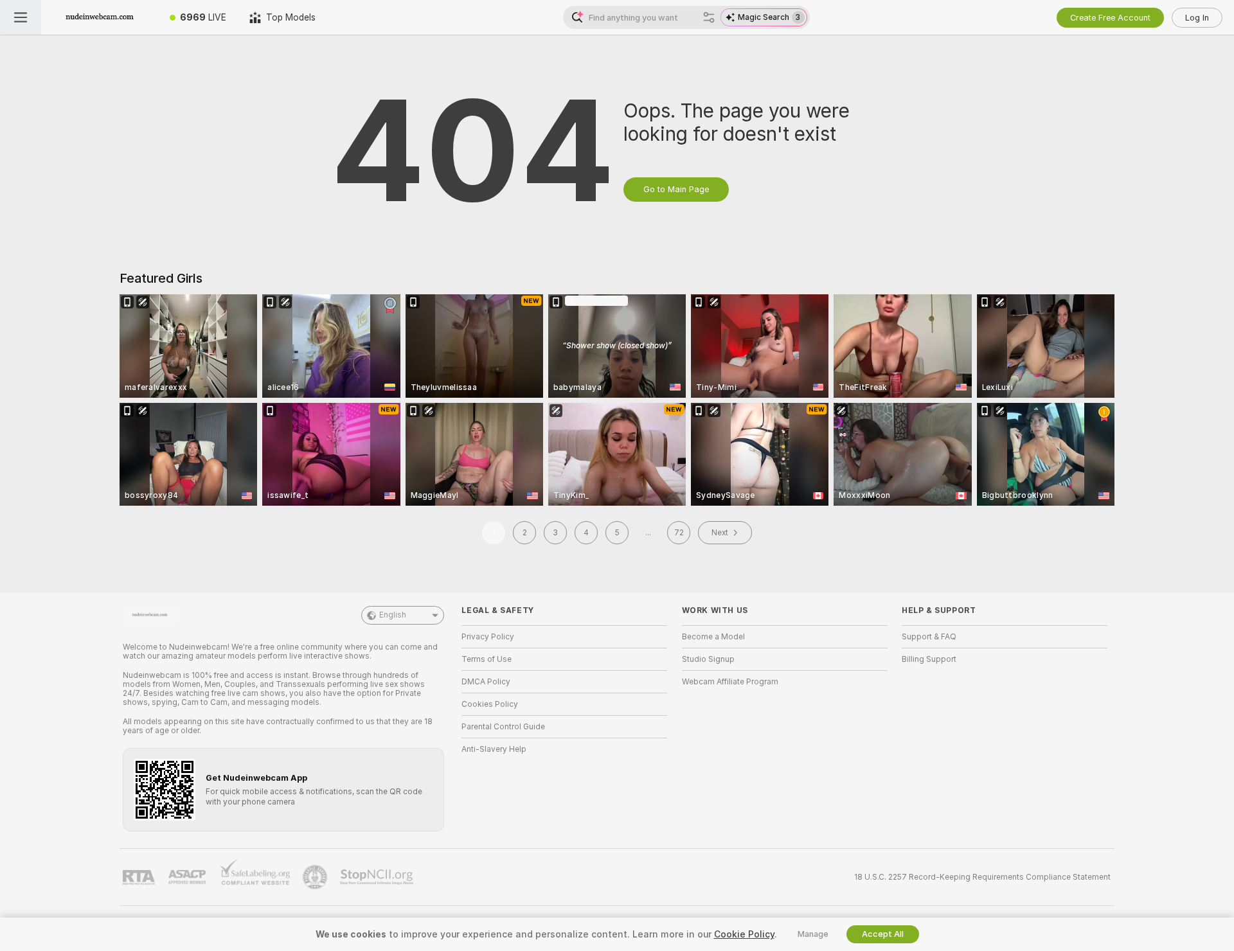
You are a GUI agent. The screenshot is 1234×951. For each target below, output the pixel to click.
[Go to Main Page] (99, 17)
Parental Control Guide (503, 726)
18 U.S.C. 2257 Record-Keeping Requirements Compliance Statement (982, 877)
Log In (1197, 17)
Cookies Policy (489, 704)
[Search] (709, 17)
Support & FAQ (929, 636)
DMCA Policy (485, 681)
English (392, 614)
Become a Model (713, 636)
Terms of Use (486, 659)
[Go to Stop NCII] (378, 877)
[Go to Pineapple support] (316, 877)
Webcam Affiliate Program (730, 681)
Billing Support (929, 659)
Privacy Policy (487, 636)
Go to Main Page (676, 189)
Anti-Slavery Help (493, 749)
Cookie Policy (744, 934)
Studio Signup (708, 659)
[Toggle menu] (20, 17)
